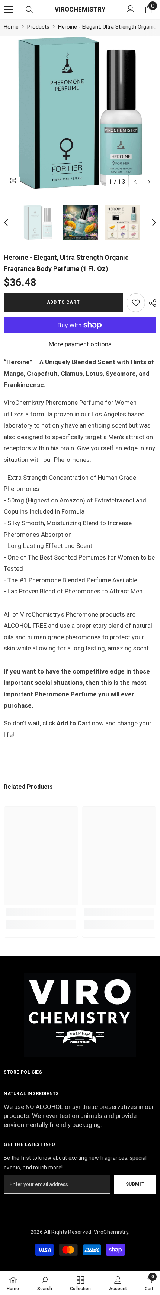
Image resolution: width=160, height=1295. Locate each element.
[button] (135, 181)
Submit (135, 1184)
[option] (80, 112)
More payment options (80, 344)
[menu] (8, 9)
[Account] (131, 9)
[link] (136, 302)
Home (11, 26)
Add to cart (63, 302)
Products (38, 26)
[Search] (29, 9)
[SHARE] (150, 303)
